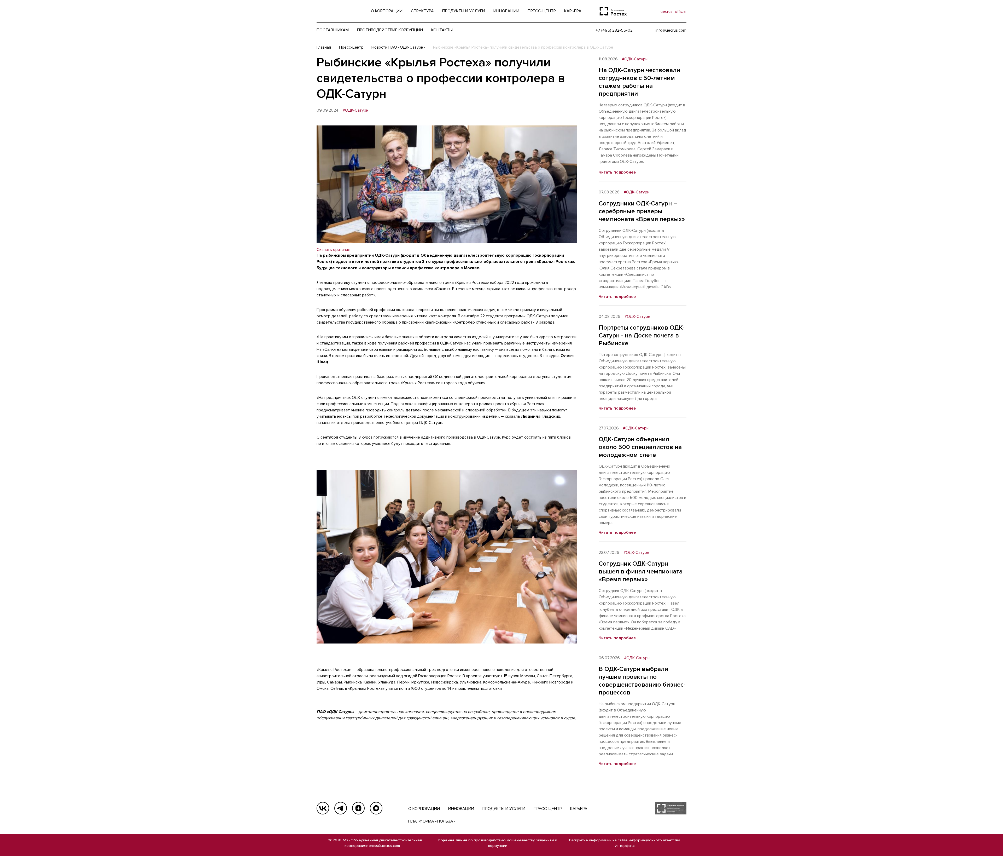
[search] (646, 11)
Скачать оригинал (333, 249)
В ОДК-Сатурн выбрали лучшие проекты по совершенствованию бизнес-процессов (642, 680)
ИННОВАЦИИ (461, 808)
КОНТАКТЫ (442, 30)
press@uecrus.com (384, 845)
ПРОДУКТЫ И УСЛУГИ (503, 808)
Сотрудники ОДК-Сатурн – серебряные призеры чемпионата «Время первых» (642, 211)
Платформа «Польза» (431, 821)
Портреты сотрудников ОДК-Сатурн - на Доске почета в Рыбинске (642, 335)
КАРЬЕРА (578, 808)
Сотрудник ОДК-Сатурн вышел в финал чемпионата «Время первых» (641, 571)
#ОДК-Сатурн (355, 110)
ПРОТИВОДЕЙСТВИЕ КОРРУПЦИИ (390, 30)
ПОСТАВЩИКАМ (333, 30)
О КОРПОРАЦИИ (424, 808)
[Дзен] (358, 808)
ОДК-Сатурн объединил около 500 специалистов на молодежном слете (640, 447)
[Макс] (376, 808)
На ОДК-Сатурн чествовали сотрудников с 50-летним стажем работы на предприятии (639, 81)
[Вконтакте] (323, 808)
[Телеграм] (340, 808)
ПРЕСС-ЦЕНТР (548, 808)
